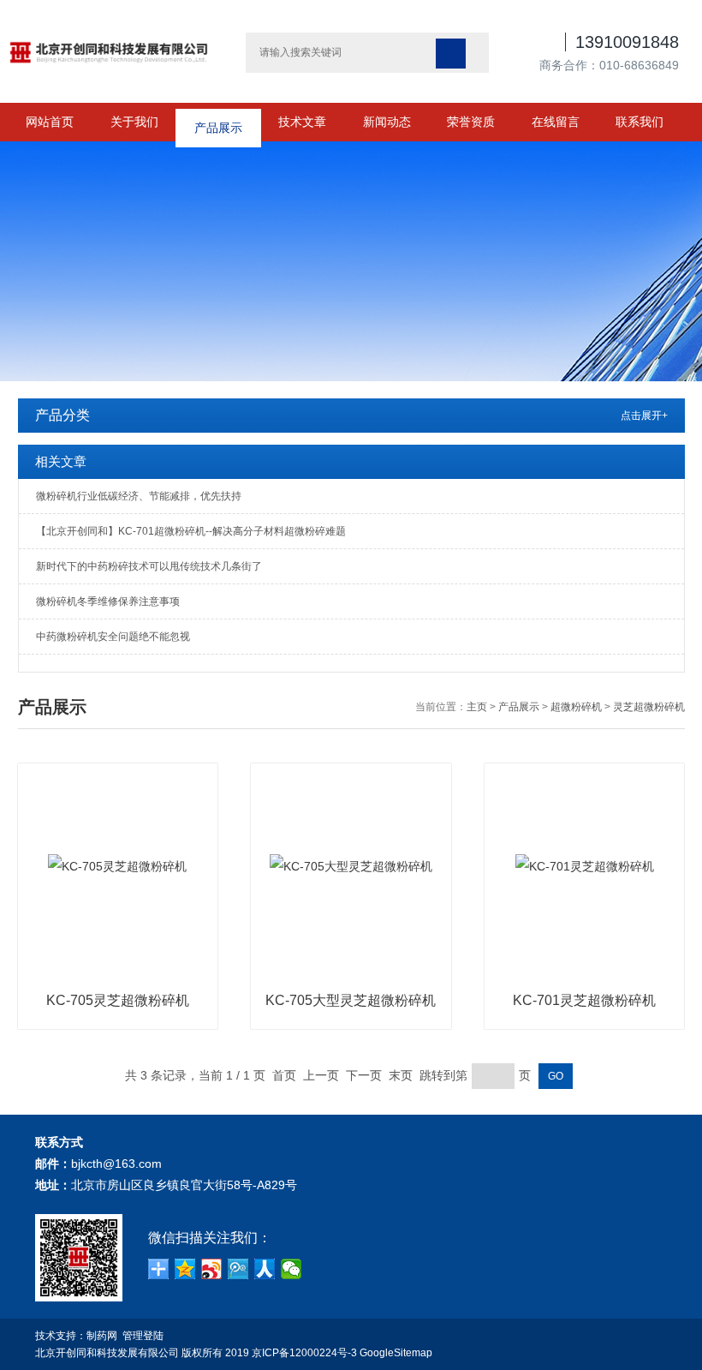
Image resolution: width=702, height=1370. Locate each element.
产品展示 (218, 122)
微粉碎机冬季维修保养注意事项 (108, 601)
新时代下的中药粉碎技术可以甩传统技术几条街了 (149, 566)
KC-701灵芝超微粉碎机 (584, 1000)
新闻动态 (387, 122)
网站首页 (50, 122)
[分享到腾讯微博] (238, 1269)
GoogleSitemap (396, 1353)
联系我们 (639, 122)
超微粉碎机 (576, 707)
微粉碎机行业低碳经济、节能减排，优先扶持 (138, 496)
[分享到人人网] (265, 1269)
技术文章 (302, 122)
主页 (477, 707)
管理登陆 (143, 1336)
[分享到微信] (291, 1269)
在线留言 (556, 122)
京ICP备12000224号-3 (304, 1353)
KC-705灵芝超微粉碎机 (117, 1000)
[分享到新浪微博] (212, 1269)
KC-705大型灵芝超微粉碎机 (350, 1000)
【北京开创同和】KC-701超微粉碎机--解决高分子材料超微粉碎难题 (191, 531)
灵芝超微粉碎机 (649, 707)
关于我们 (134, 122)
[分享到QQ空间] (185, 1269)
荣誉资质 (471, 122)
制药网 (101, 1336)
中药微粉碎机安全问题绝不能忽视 (113, 637)
